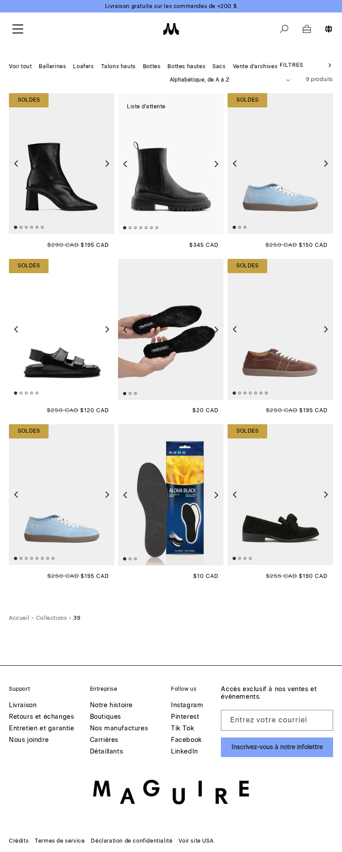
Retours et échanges (41, 717)
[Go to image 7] (156, 228)
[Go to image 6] (42, 227)
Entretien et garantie (41, 728)
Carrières (104, 740)
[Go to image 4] (31, 227)
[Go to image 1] (15, 227)
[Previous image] (16, 164)
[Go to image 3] (26, 227)
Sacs (218, 66)
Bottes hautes (186, 66)
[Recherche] (284, 29)
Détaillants (106, 752)
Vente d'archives (255, 66)
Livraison (23, 705)
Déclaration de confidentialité (131, 841)
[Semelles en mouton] (171, 329)
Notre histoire (111, 705)
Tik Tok (182, 728)
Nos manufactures (119, 728)
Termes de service (60, 841)
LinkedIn (184, 752)
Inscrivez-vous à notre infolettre (277, 747)
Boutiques (105, 717)
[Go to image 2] (21, 227)
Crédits (18, 841)
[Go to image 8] (53, 558)
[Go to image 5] (37, 227)
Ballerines (52, 66)
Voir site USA (196, 841)
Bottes (152, 66)
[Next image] (107, 164)
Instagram (187, 705)
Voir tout (20, 66)
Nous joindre (29, 740)
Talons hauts (118, 66)
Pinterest (185, 717)
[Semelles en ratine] (171, 494)
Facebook (186, 740)
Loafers (83, 66)
